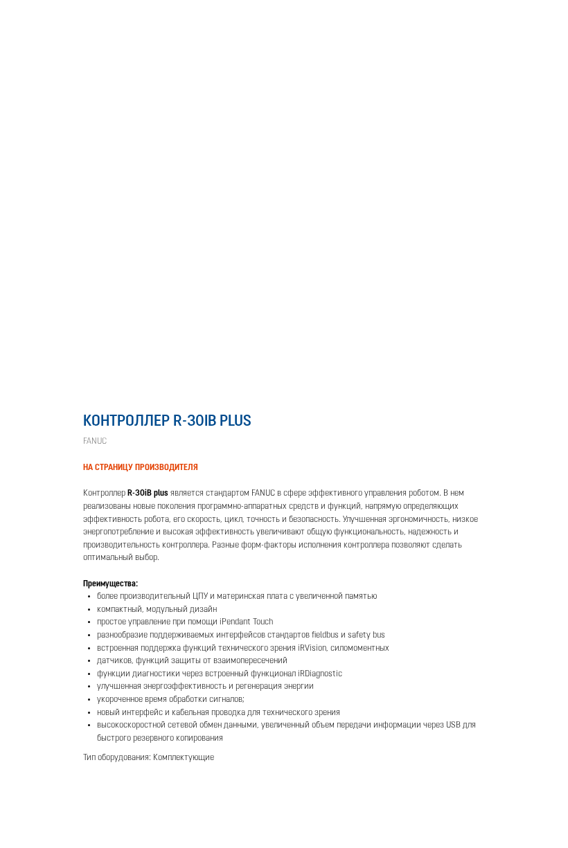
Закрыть (39, 20)
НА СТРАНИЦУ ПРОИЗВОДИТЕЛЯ (140, 468)
